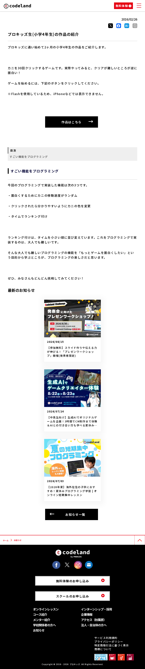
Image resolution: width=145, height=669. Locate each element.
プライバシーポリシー (108, 641)
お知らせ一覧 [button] (75, 514)
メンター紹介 (41, 619)
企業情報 (86, 614)
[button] (135, 25)
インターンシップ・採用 (96, 609)
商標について (103, 649)
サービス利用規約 (105, 638)
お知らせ (38, 630)
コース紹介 (40, 614)
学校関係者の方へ (44, 625)
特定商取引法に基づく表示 (111, 645)
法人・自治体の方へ (93, 625)
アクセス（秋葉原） (93, 619)
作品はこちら (72, 122)
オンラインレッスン (46, 609)
